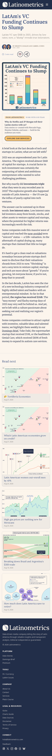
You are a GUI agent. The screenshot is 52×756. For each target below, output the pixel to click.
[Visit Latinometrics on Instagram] (12, 748)
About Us (6, 689)
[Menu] (46, 4)
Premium (6, 663)
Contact (6, 692)
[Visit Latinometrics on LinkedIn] (4, 748)
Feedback (6, 744)
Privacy (5, 728)
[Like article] (20, 54)
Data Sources (8, 717)
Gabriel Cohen (38, 46)
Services (6, 696)
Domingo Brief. (10, 330)
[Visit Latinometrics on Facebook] (16, 748)
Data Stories (8, 656)
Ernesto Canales (22, 46)
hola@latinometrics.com (13, 739)
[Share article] (26, 54)
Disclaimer (7, 721)
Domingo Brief (9, 659)
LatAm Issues (8, 677)
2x (46, 194)
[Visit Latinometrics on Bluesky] (24, 748)
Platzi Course (8, 699)
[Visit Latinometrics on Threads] (20, 748)
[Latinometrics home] (23, 4)
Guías (5, 710)
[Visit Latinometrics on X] (8, 748)
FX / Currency (8, 674)
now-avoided (35, 233)
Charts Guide (8, 714)
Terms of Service (9, 725)
